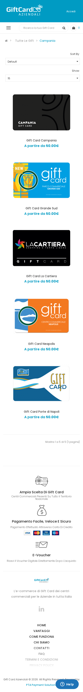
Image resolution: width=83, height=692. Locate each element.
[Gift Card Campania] (41, 112)
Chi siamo (42, 642)
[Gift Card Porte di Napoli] (41, 383)
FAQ (42, 654)
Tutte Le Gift (24, 40)
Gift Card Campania (41, 140)
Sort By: (75, 54)
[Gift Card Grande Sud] (41, 180)
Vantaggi (41, 631)
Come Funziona (41, 637)
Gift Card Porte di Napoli (41, 412)
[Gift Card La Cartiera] (41, 248)
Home (41, 625)
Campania (47, 40)
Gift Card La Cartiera (41, 276)
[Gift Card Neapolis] (41, 316)
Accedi (71, 11)
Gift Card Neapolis (41, 344)
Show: (76, 71)
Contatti (41, 648)
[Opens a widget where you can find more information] (67, 684)
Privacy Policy (42, 665)
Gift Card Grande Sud (41, 208)
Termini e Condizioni (41, 659)
